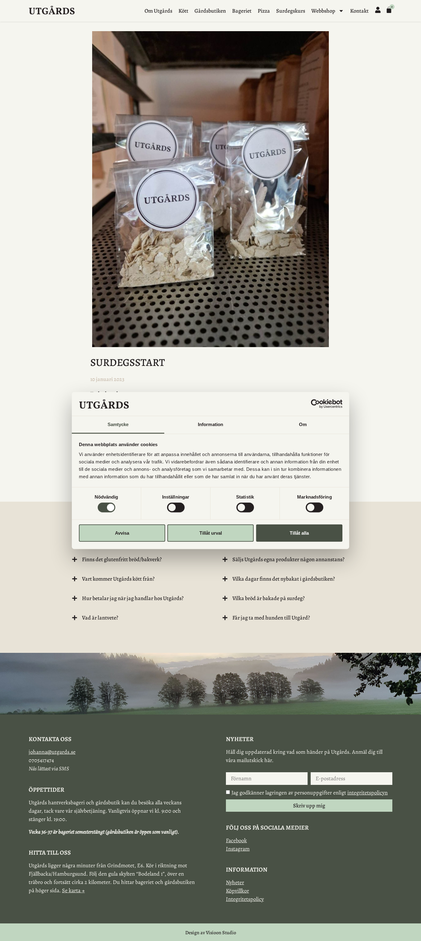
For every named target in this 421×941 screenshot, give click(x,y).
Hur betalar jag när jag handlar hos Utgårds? (133, 598)
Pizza (264, 11)
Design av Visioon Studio (210, 932)
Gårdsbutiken (210, 11)
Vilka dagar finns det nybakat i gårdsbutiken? (283, 578)
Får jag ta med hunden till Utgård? (271, 617)
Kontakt (359, 11)
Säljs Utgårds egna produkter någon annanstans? (288, 559)
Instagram (238, 848)
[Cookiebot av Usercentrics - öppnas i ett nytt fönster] (315, 403)
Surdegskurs (290, 11)
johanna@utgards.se (52, 752)
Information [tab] (210, 424)
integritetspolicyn (367, 792)
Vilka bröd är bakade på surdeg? (268, 598)
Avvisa (122, 532)
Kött (183, 11)
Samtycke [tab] (118, 424)
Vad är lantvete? (100, 617)
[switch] (176, 507)
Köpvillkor (237, 890)
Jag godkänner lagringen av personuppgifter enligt (309, 792)
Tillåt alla (299, 532)
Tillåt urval (210, 532)
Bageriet (241, 11)
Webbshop (323, 11)
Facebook (236, 840)
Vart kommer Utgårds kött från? (118, 578)
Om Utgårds (158, 11)
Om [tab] (303, 424)
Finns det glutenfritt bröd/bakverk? (122, 559)
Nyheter (235, 882)
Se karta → (73, 890)
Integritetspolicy (245, 899)
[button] (135, 559)
